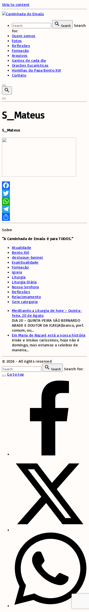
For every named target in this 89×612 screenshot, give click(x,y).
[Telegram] (44, 209)
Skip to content (16, 4)
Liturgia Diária (24, 281)
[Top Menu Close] (4, 85)
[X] (49, 529)
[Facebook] (44, 185)
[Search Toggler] (4, 375)
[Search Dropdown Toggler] (7, 90)
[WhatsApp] (44, 201)
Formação (20, 267)
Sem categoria (25, 301)
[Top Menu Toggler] (4, 98)
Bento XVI (20, 252)
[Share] (44, 217)
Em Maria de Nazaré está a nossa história (49, 335)
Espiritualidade (25, 262)
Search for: (73, 368)
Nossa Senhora (25, 286)
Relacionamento (26, 296)
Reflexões (21, 291)
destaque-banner (27, 257)
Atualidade (21, 247)
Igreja (17, 272)
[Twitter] (44, 193)
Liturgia (19, 276)
